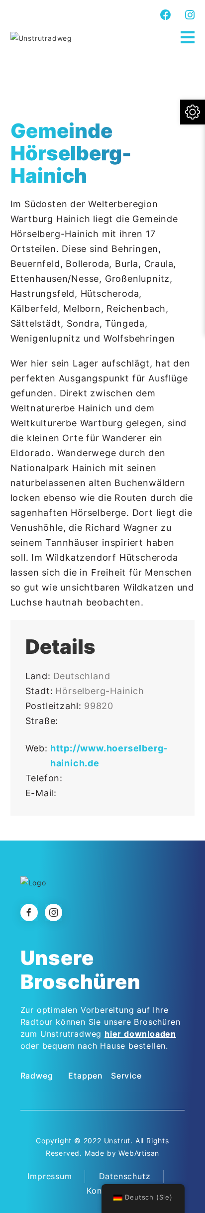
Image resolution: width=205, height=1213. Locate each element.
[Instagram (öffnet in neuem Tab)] (188, 14)
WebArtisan (138, 1153)
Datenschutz (125, 1176)
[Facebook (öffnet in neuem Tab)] (166, 14)
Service (126, 1076)
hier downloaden (140, 1034)
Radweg (36, 1076)
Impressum (49, 1176)
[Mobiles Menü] (188, 37)
